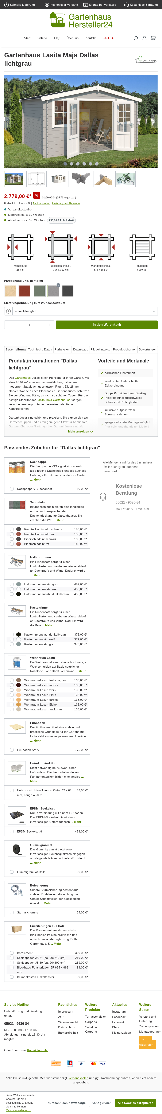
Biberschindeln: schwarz (40, 539)
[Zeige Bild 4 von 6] (84, 164)
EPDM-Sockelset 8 (29, 831)
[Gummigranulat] (17, 849)
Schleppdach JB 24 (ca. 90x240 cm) (41, 957)
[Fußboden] (17, 727)
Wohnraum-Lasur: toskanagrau (45, 680)
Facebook (119, 1016)
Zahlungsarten (41, 203)
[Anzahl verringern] (8, 325)
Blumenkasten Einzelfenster (35, 977)
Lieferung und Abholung (66, 203)
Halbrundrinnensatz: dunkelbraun (46, 594)
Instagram (119, 1011)
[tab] (15, 349)
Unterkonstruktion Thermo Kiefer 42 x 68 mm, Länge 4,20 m (44, 793)
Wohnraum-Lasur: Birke (40, 694)
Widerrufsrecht (68, 1022)
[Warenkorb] (153, 38)
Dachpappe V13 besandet (34, 488)
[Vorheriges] (7, 121)
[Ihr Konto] (144, 38)
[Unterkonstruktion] (17, 767)
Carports (91, 1022)
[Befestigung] (17, 890)
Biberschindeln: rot (36, 544)
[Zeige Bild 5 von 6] (90, 164)
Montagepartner (150, 1031)
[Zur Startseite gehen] (81, 20)
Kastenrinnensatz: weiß (39, 639)
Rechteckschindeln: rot (39, 534)
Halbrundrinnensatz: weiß (41, 589)
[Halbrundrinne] (17, 561)
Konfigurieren (102, 1103)
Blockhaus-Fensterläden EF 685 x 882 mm (42, 970)
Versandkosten (78, 1078)
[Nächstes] (154, 121)
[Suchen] (135, 38)
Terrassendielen (96, 1016)
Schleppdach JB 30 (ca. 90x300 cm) (41, 962)
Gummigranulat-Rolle (31, 872)
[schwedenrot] (25, 291)
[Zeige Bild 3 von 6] (78, 164)
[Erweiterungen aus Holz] (17, 929)
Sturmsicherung (27, 912)
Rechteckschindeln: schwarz (43, 529)
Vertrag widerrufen (146, 1042)
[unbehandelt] (10, 291)
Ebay (115, 1027)
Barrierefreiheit (68, 1032)
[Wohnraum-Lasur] (17, 662)
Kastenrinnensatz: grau (39, 644)
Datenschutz (66, 1027)
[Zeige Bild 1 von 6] (65, 164)
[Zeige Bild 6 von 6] (97, 164)
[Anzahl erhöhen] (50, 325)
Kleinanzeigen (121, 1032)
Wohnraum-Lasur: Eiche (40, 704)
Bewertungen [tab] (148, 349)
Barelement (24, 953)
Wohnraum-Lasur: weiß (40, 690)
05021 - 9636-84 (128, 502)
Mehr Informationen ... (18, 1110)
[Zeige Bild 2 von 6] (71, 164)
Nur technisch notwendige (66, 1103)
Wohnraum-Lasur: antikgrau (43, 709)
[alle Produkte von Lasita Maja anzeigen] (146, 59)
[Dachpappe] (17, 466)
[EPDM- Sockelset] (17, 815)
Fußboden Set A (28, 750)
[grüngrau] (39, 291)
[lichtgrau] (53, 291)
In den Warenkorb (107, 324)
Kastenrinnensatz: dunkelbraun (45, 634)
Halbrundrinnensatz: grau (41, 584)
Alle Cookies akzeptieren (135, 1103)
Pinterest (118, 1022)
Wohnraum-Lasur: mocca (41, 685)
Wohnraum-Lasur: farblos (41, 699)
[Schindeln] (17, 504)
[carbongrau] (68, 291)
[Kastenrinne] (17, 610)
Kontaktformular (37, 1050)
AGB (61, 1016)
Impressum (65, 1011)
